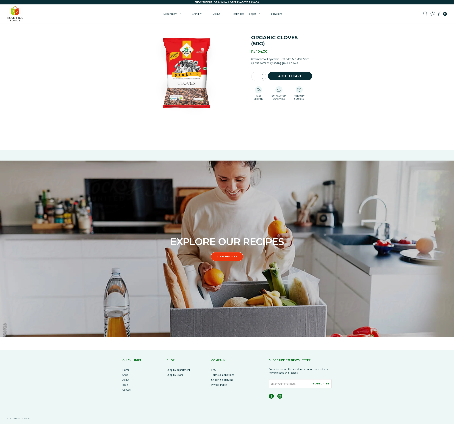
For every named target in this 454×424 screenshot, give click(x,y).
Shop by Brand (175, 374)
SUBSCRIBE (321, 383)
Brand (195, 13)
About (216, 13)
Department (170, 13)
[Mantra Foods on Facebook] (271, 396)
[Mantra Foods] (15, 14)
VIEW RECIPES (227, 256)
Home (125, 369)
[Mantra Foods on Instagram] (279, 396)
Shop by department (178, 369)
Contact (126, 389)
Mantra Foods (22, 418)
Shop (125, 374)
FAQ (213, 369)
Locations (276, 13)
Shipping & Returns (222, 379)
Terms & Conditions (222, 374)
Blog (125, 384)
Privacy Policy (219, 384)
